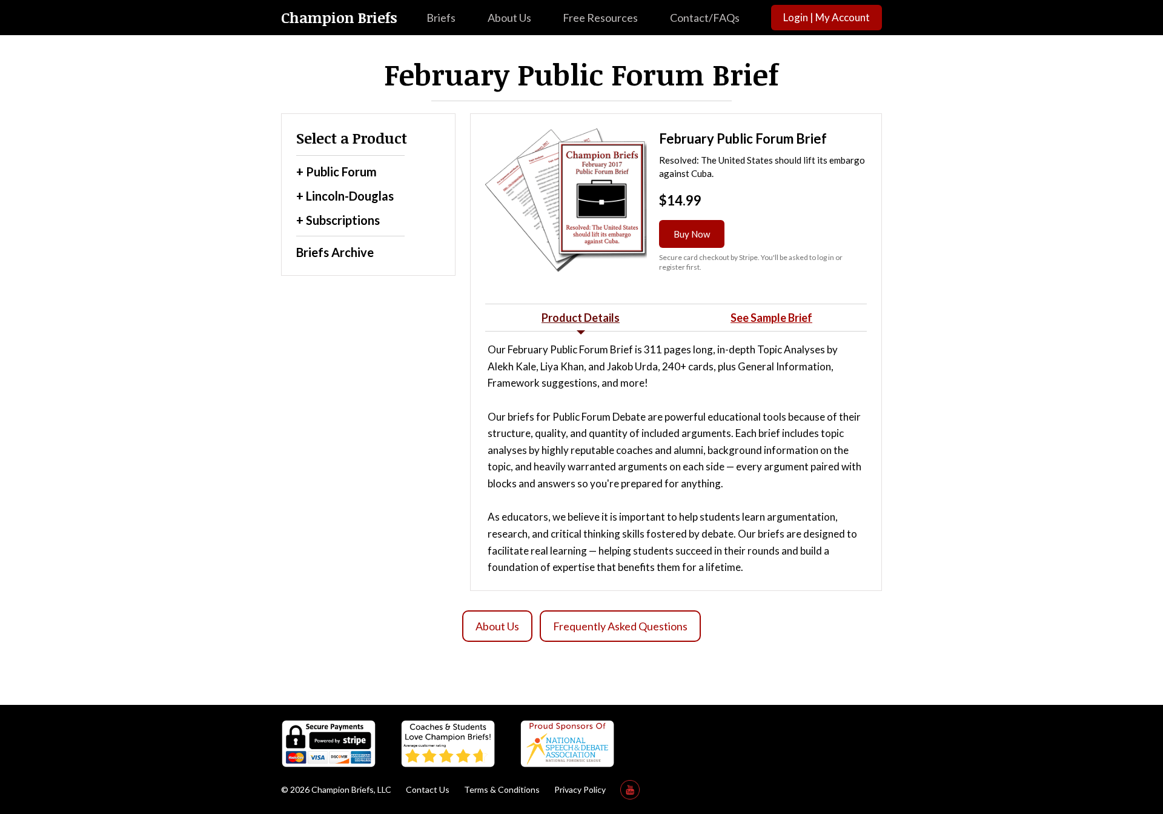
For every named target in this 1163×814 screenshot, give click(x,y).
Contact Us (427, 789)
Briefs (441, 17)
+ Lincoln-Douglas (345, 195)
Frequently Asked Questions (620, 626)
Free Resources (600, 17)
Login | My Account (826, 17)
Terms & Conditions (502, 789)
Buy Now (692, 234)
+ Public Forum (336, 171)
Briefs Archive (335, 252)
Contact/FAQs (705, 17)
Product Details (581, 317)
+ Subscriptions (338, 220)
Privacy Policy (580, 789)
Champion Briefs (339, 17)
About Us (509, 17)
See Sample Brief (771, 317)
